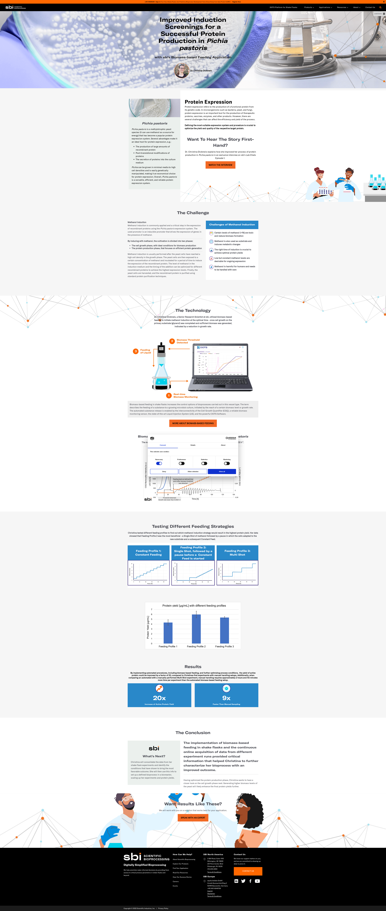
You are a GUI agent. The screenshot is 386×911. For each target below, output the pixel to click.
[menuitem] (308, 7)
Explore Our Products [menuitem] (180, 864)
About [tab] (223, 445)
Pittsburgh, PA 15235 (214, 866)
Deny (164, 471)
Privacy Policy (163, 908)
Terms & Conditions (214, 872)
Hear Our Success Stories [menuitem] (182, 877)
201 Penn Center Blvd (215, 864)
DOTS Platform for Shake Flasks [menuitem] (283, 7)
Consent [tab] (163, 445)
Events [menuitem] (175, 886)
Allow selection (193, 471)
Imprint (210, 891)
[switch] (182, 463)
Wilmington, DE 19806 (215, 861)
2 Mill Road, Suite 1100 (215, 859)
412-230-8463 (212, 869)
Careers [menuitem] (176, 881)
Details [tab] (193, 445)
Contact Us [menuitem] (370, 7)
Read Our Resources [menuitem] (180, 873)
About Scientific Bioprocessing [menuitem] (184, 859)
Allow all (222, 471)
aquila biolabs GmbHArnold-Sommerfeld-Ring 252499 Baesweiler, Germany (217, 883)
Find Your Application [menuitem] (180, 868)
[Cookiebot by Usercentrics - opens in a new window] (227, 438)
